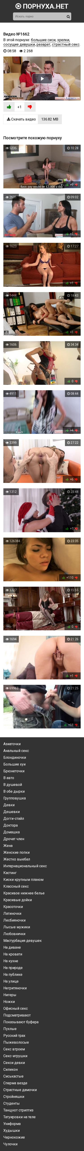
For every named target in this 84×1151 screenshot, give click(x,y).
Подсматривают (17, 1015)
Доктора (10, 825)
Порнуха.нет (45, 6)
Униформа (12, 1124)
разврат (43, 44)
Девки (9, 805)
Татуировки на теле (19, 1117)
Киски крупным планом (23, 879)
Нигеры (9, 995)
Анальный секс (16, 751)
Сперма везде (15, 1083)
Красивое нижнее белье (24, 893)
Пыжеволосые (16, 1042)
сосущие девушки (19, 44)
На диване (12, 947)
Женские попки (16, 852)
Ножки (9, 1002)
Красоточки (13, 907)
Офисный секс (15, 1008)
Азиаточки (12, 744)
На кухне (10, 961)
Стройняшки (13, 1096)
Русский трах (14, 1035)
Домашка (11, 832)
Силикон (10, 1069)
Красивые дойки (17, 900)
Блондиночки (14, 757)
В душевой (12, 784)
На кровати (12, 954)
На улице (11, 981)
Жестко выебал (16, 859)
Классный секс (16, 886)
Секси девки (14, 1063)
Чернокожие (14, 1137)
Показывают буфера (21, 1022)
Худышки (11, 1130)
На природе (13, 968)
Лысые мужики (16, 927)
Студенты (11, 1103)
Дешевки (11, 812)
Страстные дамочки (20, 1090)
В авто (8, 778)
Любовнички (14, 934)
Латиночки (12, 913)
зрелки (63, 40)
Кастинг (10, 873)
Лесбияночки (14, 920)
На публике (12, 974)
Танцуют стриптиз (18, 1110)
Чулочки (10, 1144)
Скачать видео (34, 119)
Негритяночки (15, 988)
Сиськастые (13, 1076)
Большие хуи (14, 764)
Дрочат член (13, 839)
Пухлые (10, 1029)
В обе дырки (14, 791)
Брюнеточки (13, 771)
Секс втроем (14, 1049)
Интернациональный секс (25, 866)
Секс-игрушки (15, 1056)
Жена (8, 846)
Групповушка (14, 798)
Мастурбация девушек (22, 940)
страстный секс (66, 44)
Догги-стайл (13, 818)
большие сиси (43, 40)
